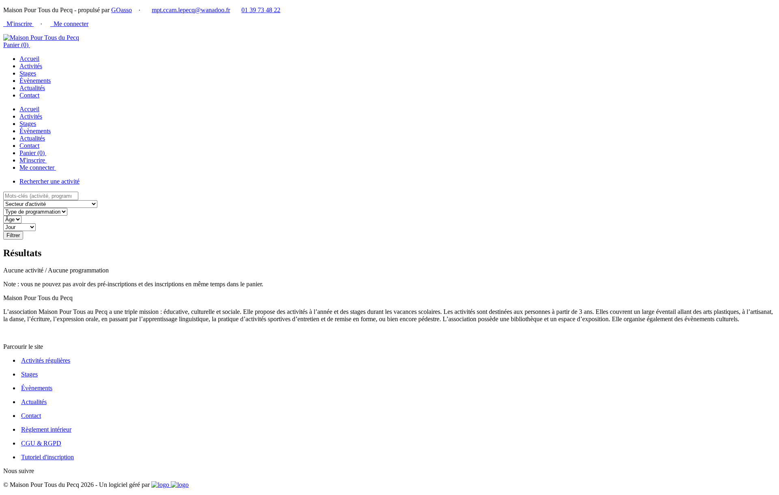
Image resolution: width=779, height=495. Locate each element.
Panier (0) (16, 44)
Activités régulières (45, 360)
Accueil (29, 58)
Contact (29, 95)
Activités (30, 66)
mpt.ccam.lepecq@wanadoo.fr (191, 9)
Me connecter (69, 23)
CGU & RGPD (41, 443)
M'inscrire (18, 23)
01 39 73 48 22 (260, 9)
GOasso (121, 9)
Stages (27, 73)
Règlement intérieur (46, 429)
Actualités (32, 87)
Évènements (35, 80)
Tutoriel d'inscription (47, 457)
